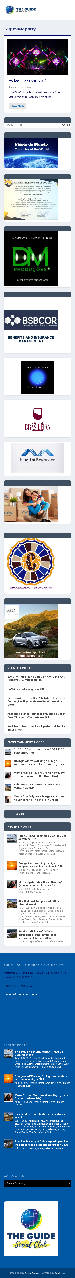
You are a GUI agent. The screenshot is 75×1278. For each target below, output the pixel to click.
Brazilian (53, 842)
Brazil (45, 842)
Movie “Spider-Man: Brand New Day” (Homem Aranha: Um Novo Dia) (39, 774)
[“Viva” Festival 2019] (37, 57)
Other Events (47, 851)
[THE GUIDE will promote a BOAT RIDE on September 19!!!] (12, 838)
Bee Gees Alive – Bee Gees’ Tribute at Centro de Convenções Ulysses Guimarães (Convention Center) (36, 701)
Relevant (60, 851)
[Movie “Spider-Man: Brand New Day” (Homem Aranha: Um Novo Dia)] (12, 884)
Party (35, 919)
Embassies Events (43, 848)
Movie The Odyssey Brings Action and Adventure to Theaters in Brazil (40, 798)
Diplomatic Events (27, 845)
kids (57, 916)
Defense (52, 941)
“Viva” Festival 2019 (28, 81)
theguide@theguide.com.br (20, 994)
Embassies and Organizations (50, 1061)
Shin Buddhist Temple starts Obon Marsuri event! (38, 786)
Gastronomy (47, 916)
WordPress (60, 1273)
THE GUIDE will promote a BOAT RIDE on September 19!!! (41, 750)
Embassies (43, 845)
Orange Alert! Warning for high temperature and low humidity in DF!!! (40, 762)
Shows (28, 87)
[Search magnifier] (68, 125)
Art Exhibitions (39, 908)
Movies (37, 892)
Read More (17, 106)
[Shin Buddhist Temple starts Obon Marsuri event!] (12, 903)
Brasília (37, 842)
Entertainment (16, 87)
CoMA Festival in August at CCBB (27, 689)
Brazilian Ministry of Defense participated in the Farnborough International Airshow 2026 (37, 934)
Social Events (25, 854)
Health (37, 873)
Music (63, 916)
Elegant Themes (32, 1273)
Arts (34, 889)
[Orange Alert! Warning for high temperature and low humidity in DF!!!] (12, 865)
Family (37, 851)
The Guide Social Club (44, 854)
